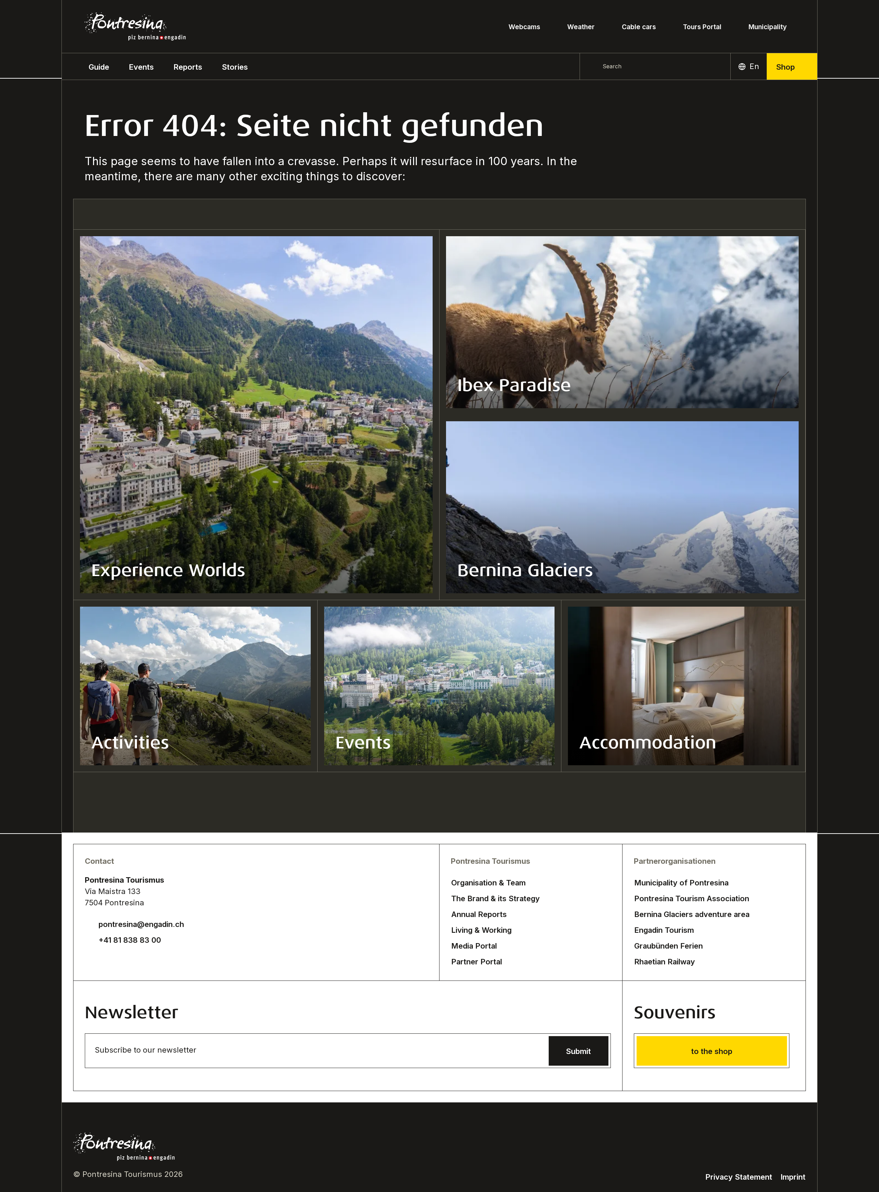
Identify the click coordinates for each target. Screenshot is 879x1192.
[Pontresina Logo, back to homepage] (135, 26)
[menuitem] (141, 66)
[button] (99, 66)
